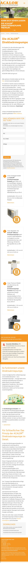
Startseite (3, 33)
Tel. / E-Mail (6, 138)
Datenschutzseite (11, 168)
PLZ (4, 133)
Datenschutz (3, 558)
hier (3, 81)
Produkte (7, 33)
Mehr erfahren (17, 113)
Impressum (3, 556)
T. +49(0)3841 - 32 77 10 (5, 543)
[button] (2, 349)
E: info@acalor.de (4, 545)
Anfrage (5, 144)
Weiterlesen (10, 202)
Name (4, 128)
